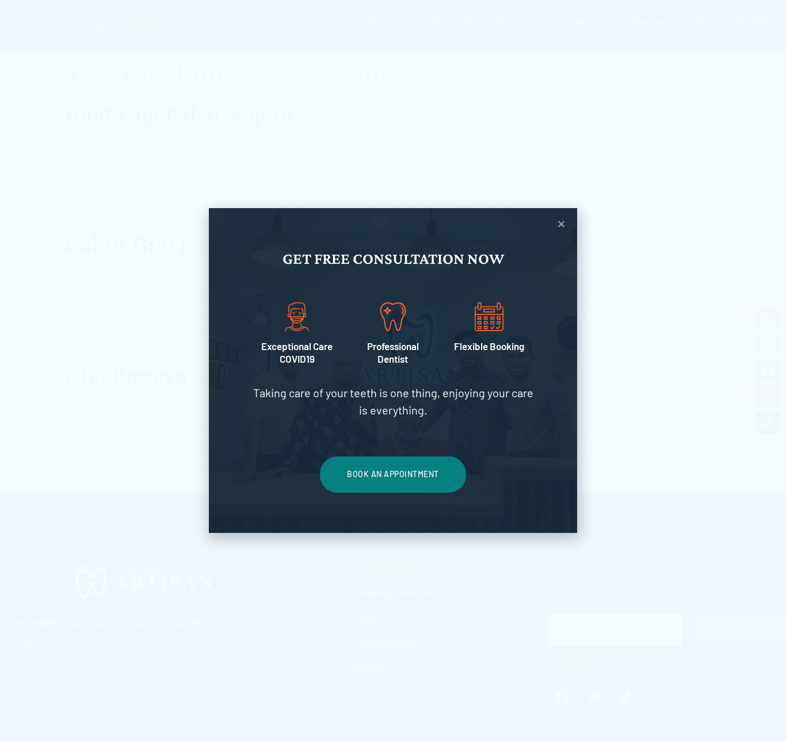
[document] (393, 370)
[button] (561, 224)
